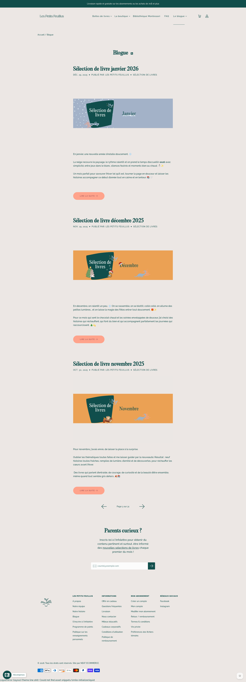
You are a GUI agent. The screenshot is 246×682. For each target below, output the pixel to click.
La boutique (121, 16)
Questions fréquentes (112, 606)
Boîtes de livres (101, 16)
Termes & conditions (140, 622)
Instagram (165, 606)
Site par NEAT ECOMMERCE (86, 663)
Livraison (106, 611)
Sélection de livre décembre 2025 (108, 220)
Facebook (164, 601)
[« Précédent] (104, 506)
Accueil (41, 35)
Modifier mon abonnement (143, 611)
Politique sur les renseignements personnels (80, 635)
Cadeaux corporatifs (111, 627)
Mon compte (137, 606)
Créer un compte (139, 601)
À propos (77, 601)
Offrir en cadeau (109, 601)
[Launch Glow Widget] (7, 675)
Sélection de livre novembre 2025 (108, 363)
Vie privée (135, 627)
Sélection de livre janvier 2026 (106, 68)
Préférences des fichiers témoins (142, 634)
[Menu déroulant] (111, 16)
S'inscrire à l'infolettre (83, 622)
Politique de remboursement (109, 639)
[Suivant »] (141, 506)
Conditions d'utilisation (112, 632)
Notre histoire (79, 611)
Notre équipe (79, 606)
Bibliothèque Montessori (146, 16)
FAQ (166, 16)
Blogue (76, 616)
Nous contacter (109, 616)
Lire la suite (88, 196)
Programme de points (83, 627)
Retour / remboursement (142, 616)
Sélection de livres (145, 75)
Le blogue (179, 16)
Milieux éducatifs (109, 622)
